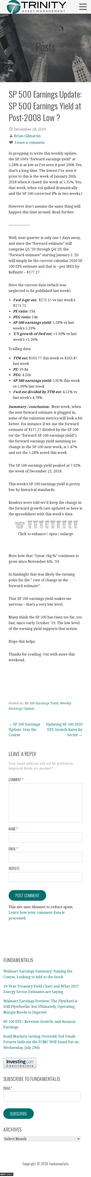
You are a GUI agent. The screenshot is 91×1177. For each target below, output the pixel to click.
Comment (16, 779)
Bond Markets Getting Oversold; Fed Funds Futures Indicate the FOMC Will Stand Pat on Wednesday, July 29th (41, 1042)
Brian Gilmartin (27, 136)
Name (13, 829)
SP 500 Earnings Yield (41, 703)
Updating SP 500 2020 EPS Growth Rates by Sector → (64, 729)
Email (13, 848)
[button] (84, 6)
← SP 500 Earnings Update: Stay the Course (24, 729)
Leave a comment (30, 142)
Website (14, 868)
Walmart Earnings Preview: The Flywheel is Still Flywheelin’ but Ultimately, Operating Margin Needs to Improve (40, 1006)
